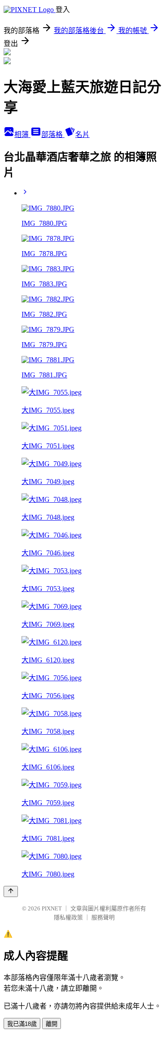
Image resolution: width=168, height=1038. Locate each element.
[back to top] (11, 891)
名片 (82, 134)
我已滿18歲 (22, 1024)
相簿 (22, 134)
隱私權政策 (68, 917)
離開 (51, 1024)
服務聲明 (103, 917)
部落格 (53, 134)
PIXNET (52, 908)
